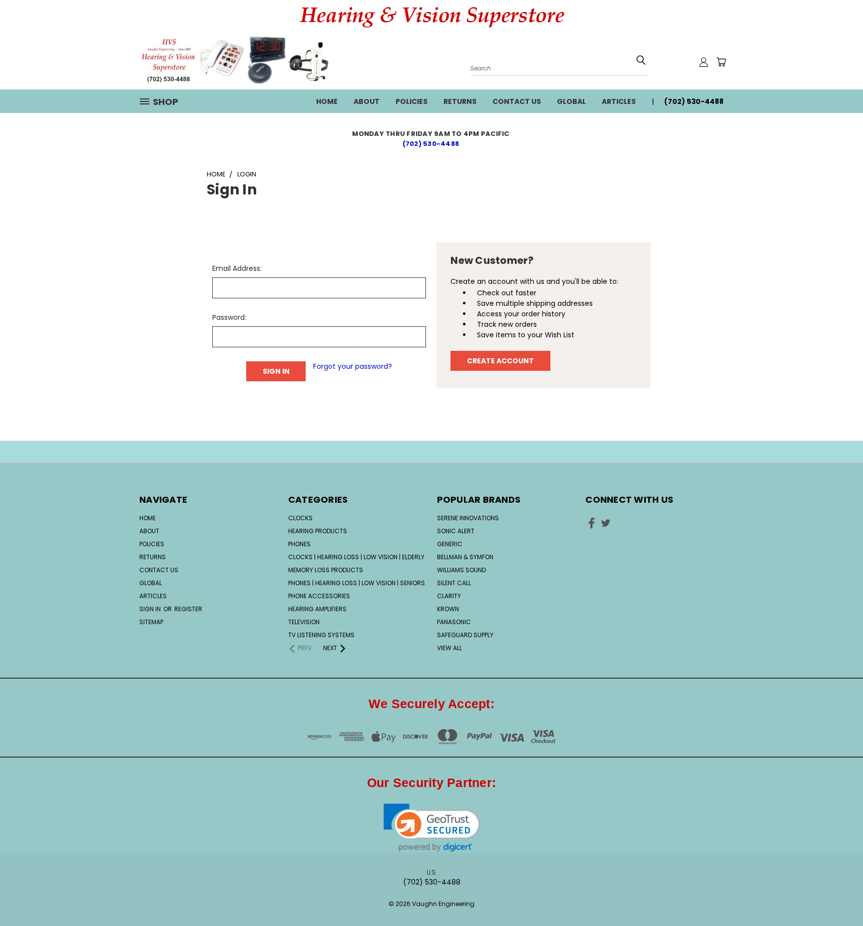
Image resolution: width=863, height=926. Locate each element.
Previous (837, 887)
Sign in (150, 609)
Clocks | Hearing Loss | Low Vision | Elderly (356, 557)
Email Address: (237, 268)
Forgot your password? (352, 366)
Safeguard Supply (465, 635)
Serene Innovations (468, 518)
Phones (299, 544)
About (367, 101)
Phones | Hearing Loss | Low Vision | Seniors (356, 583)
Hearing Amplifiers (317, 609)
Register (188, 609)
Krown (448, 609)
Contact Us (516, 101)
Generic (449, 544)
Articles (619, 101)
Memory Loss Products (325, 570)
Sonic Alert (455, 531)
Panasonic (454, 622)
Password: (229, 317)
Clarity (449, 596)
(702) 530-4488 (432, 143)
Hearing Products (317, 531)
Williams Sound (461, 570)
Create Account (500, 361)
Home (327, 101)
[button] (432, 828)
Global (571, 101)
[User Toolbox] (704, 62)
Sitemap (151, 622)
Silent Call (454, 583)
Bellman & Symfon (465, 557)
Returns (459, 101)
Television (304, 622)
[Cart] (721, 62)
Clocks (300, 518)
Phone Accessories (319, 596)
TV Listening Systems (321, 635)
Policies (412, 101)
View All (449, 648)
